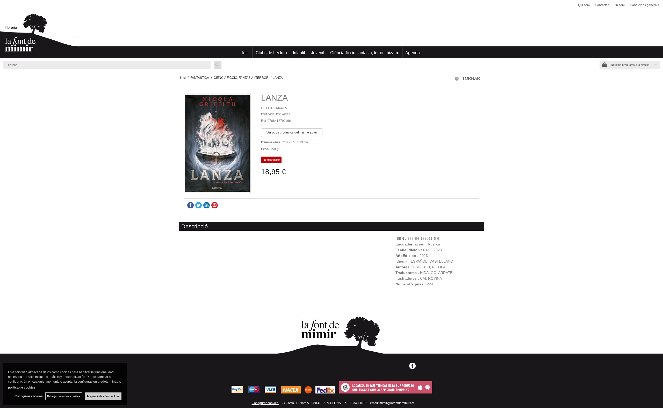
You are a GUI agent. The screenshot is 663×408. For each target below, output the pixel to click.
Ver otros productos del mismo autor (291, 132)
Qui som (584, 5)
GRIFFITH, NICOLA (274, 107)
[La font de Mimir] (331, 35)
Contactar (602, 5)
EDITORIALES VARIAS (275, 114)
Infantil (299, 53)
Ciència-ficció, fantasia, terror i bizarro (364, 53)
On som (619, 5)
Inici (246, 53)
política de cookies (21, 387)
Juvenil (317, 53)
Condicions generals (644, 5)
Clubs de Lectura (271, 53)
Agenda (412, 53)
